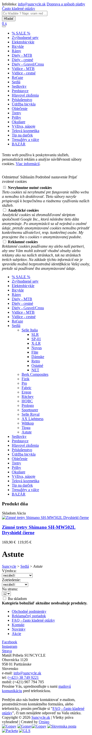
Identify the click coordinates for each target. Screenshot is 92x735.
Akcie (16, 634)
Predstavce (20, 91)
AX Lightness (32, 419)
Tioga (26, 428)
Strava (7, 651)
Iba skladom (17, 599)
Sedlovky (19, 86)
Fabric (26, 388)
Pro (24, 383)
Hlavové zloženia (25, 95)
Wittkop (28, 423)
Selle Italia (30, 330)
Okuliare (18, 122)
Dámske (37, 357)
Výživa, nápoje (23, 126)
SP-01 (36, 339)
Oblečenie (19, 108)
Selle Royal (30, 414)
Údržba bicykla (24, 104)
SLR (35, 334)
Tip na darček (22, 135)
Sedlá (16, 82)
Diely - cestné (22, 60)
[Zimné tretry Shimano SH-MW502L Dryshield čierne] (45, 517)
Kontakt (18, 625)
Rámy (16, 51)
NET (35, 370)
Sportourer (30, 410)
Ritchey (28, 396)
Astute (27, 432)
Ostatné (37, 365)
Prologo (28, 405)
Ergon (26, 392)
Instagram (9, 646)
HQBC (27, 401)
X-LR (36, 343)
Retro (35, 361)
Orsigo (44, 722)
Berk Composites (35, 374)
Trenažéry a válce (25, 139)
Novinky (19, 629)
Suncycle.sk (40, 717)
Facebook (9, 642)
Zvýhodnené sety (25, 37)
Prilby (16, 117)
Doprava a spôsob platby (66, 4)
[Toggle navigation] (4, 26)
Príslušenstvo (22, 100)
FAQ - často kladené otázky (33, 620)
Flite (34, 352)
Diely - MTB (22, 55)
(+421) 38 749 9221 (23, 677)
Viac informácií (27, 164)
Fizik (25, 379)
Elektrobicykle (23, 42)
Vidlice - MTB (23, 69)
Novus (36, 348)
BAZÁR (19, 144)
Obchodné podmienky (29, 611)
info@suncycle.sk (32, 4)
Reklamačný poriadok (29, 616)
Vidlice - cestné (24, 73)
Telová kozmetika (25, 131)
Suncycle (9, 566)
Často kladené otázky (18, 8)
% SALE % (21, 33)
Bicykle (18, 46)
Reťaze (17, 77)
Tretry (16, 113)
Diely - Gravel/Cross (28, 64)
